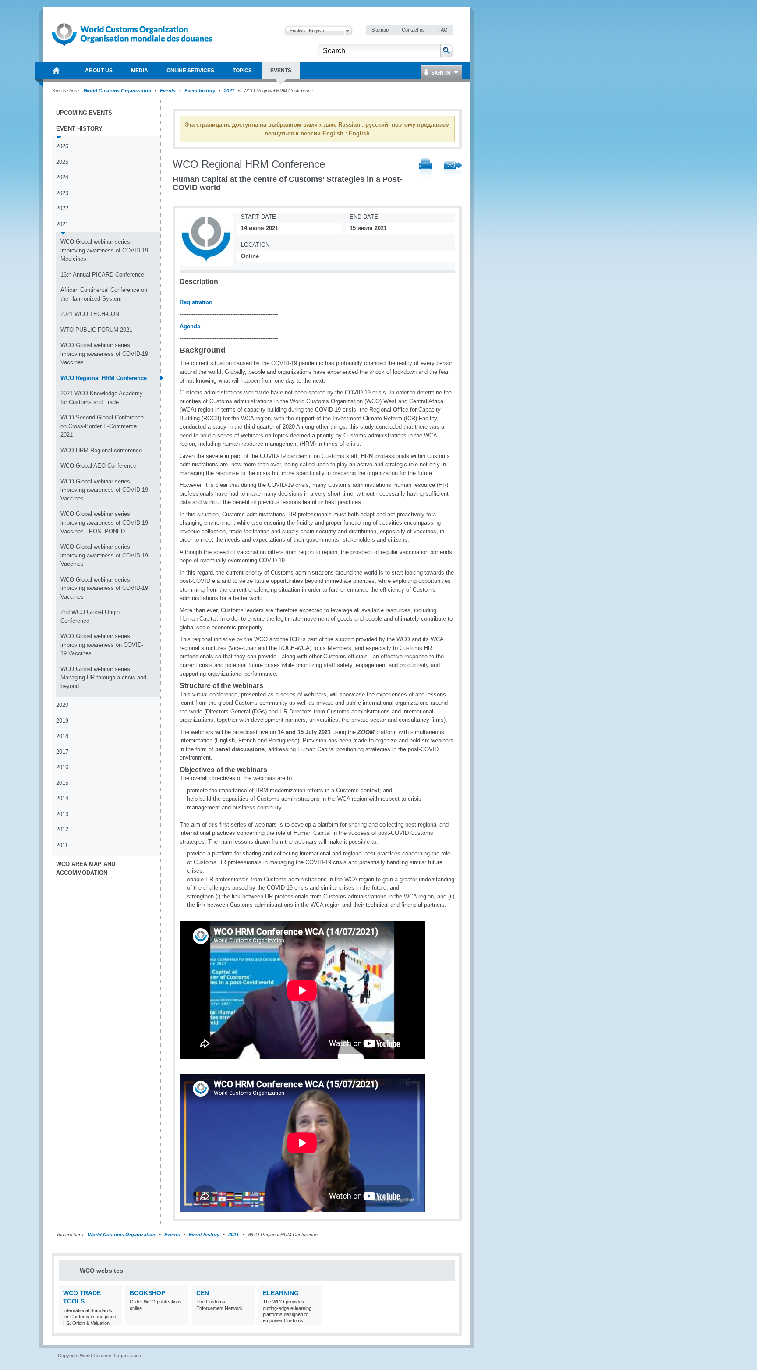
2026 (62, 146)
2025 (62, 162)
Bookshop (147, 1292)
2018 (62, 736)
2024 (62, 177)
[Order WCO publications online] (180, 1319)
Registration (196, 302)
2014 (62, 798)
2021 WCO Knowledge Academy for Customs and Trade (101, 397)
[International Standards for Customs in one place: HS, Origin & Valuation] (114, 1319)
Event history (199, 90)
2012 (62, 829)
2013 (62, 814)
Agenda (190, 326)
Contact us (414, 29)
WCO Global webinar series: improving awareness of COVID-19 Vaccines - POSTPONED (104, 522)
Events (168, 90)
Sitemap (380, 29)
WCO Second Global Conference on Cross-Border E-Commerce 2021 (102, 426)
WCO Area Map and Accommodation (85, 868)
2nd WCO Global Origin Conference (90, 616)
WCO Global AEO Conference (98, 465)
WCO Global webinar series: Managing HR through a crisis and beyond (103, 677)
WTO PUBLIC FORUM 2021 (96, 330)
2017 (62, 752)
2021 (229, 90)
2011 (62, 845)
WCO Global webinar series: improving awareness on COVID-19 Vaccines (101, 645)
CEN (202, 1292)
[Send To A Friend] (453, 169)
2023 (62, 193)
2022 (62, 208)
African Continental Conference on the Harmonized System (103, 294)
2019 (62, 720)
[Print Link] (425, 169)
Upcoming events (84, 113)
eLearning (281, 1292)
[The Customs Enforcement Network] (247, 1319)
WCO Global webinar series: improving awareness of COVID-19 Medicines (104, 250)
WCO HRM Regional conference (101, 450)
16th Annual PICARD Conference (102, 274)
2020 (62, 705)
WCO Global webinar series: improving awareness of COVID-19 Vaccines (104, 354)
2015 (62, 783)
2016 (62, 767)
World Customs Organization (118, 90)
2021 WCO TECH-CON (89, 314)
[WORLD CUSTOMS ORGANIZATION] (56, 70)
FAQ (443, 29)
